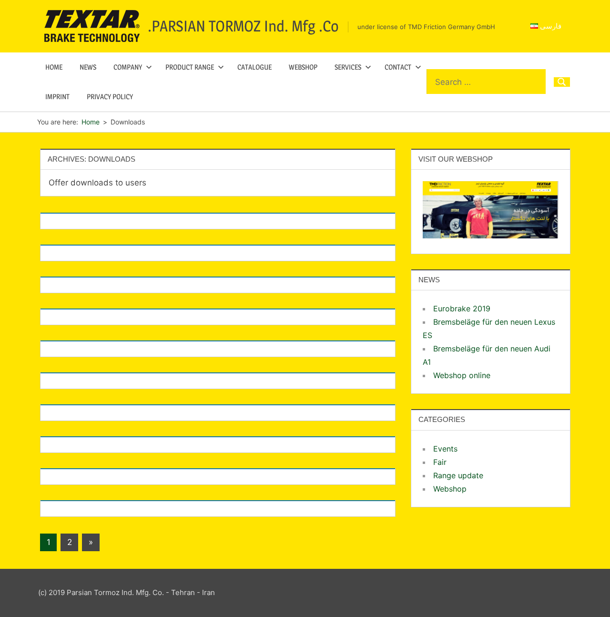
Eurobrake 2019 (461, 308)
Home (53, 67)
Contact (398, 67)
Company (127, 67)
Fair (440, 462)
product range (189, 67)
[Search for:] (486, 82)
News (88, 67)
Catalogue (254, 67)
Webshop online (461, 375)
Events (445, 448)
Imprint (57, 96)
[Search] (562, 82)
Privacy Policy (110, 96)
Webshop (303, 67)
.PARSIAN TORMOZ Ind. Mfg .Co (243, 26)
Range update (458, 475)
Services (348, 67)
